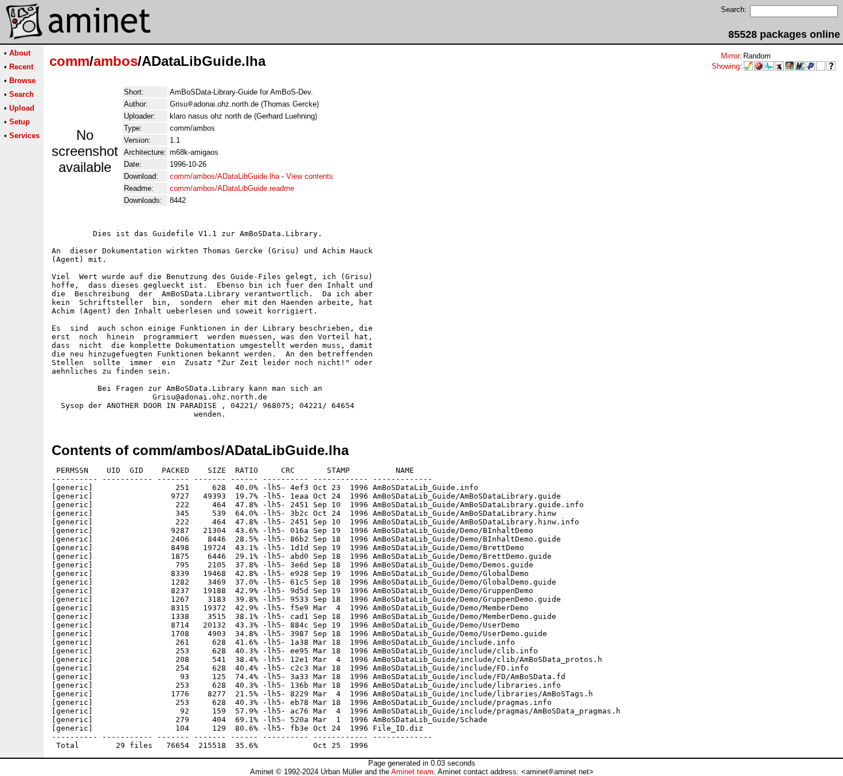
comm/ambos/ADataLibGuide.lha (224, 176)
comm (69, 61)
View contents (309, 176)
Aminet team (412, 771)
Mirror (730, 56)
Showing (726, 66)
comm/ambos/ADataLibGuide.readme (232, 188)
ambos (115, 61)
